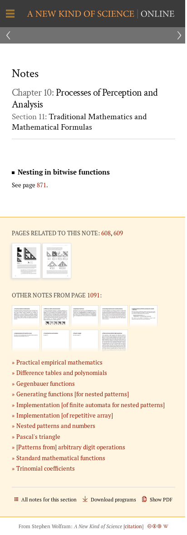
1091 (93, 295)
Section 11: (79, 122)
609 (118, 233)
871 (41, 185)
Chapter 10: (85, 99)
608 (106, 233)
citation (133, 526)
